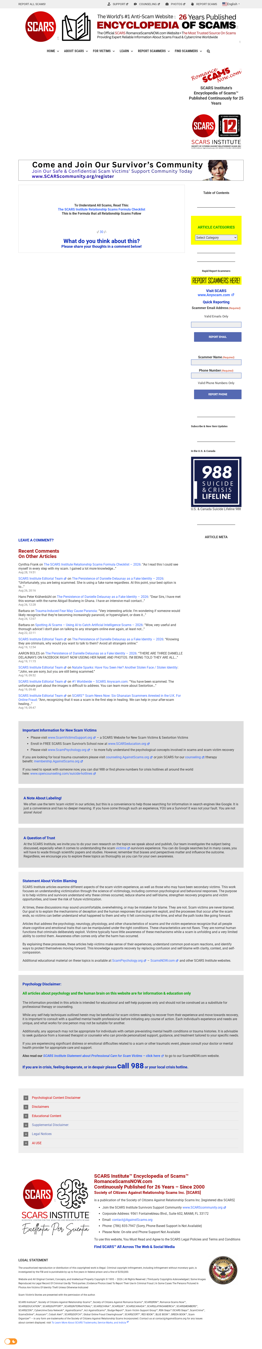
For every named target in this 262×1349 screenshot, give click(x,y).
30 (101, 232)
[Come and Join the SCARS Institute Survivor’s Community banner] (131, 162)
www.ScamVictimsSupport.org (70, 737)
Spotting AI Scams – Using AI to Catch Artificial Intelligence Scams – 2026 (89, 625)
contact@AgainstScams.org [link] (132, 1220)
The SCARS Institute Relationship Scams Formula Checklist (101, 209)
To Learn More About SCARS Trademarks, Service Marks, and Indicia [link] (89, 1322)
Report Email (218, 337)
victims (121, 848)
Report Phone (217, 394)
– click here (101, 1056)
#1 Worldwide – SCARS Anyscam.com (100, 681)
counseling (193, 757)
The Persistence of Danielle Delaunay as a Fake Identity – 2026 (117, 578)
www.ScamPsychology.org (67, 750)
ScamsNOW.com (162, 960)
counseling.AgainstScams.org (127, 757)
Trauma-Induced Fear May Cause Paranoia (66, 611)
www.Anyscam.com (214, 295)
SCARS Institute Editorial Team (40, 578)
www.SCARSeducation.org (127, 744)
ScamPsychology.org (127, 960)
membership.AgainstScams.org (56, 761)
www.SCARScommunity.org (202, 1207)
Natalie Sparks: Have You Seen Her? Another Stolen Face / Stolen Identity (124, 667)
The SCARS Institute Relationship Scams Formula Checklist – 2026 (92, 564)
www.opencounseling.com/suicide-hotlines (61, 773)
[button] (208, 51)
